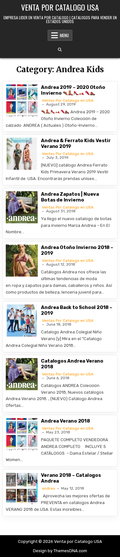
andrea (48, 488)
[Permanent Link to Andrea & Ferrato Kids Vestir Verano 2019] (22, 154)
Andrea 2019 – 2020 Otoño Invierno (73, 90)
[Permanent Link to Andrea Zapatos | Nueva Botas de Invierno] (22, 207)
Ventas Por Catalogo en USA (67, 100)
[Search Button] (60, 50)
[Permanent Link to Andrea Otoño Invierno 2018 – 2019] (22, 260)
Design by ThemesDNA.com (60, 550)
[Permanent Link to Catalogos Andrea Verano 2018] (22, 374)
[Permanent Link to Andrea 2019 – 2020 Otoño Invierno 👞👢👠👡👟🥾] (22, 100)
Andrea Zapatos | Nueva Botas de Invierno (70, 197)
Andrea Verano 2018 (65, 421)
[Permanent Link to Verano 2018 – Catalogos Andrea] (22, 488)
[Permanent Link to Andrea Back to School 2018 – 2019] (22, 320)
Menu (64, 35)
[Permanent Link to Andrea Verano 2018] (22, 434)
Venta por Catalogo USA (60, 7)
